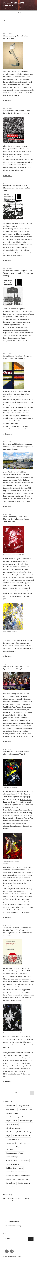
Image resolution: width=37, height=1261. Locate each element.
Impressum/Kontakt (12, 1221)
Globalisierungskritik (13, 1132)
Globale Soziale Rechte (14, 1128)
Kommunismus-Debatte (14, 1153)
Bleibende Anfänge (25, 1109)
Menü (19, 13)
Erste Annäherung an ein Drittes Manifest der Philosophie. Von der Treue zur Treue (16, 519)
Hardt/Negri (28, 1132)
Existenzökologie (26, 1121)
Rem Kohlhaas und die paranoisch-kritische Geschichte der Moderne (17, 112)
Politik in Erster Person (14, 1168)
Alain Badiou (10, 1106)
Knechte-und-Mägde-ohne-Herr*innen (16, 1148)
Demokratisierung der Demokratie (18, 1117)
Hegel (8, 1136)
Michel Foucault (11, 1161)
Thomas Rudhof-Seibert (14, 4)
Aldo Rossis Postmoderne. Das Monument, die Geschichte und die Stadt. (16, 188)
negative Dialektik (12, 1164)
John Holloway (25, 1143)
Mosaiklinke (24, 1161)
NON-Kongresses (24, 899)
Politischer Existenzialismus (16, 1172)
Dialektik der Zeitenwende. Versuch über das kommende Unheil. (17, 753)
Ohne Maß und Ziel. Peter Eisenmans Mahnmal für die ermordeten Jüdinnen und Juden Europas (18, 446)
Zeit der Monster (24, 1183)
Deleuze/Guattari (12, 1113)
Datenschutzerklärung (13, 1226)
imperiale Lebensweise (14, 1139)
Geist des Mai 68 (12, 1124)
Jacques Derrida (11, 1143)
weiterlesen (7, 101)
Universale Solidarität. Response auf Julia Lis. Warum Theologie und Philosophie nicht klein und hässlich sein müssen (17, 932)
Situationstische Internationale (17, 1179)
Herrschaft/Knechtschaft (21, 1136)
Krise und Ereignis (12, 1157)
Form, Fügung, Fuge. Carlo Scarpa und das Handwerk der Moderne (18, 357)
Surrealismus (11, 1183)
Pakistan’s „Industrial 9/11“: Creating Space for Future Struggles (17, 667)
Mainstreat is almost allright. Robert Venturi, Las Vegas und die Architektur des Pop (18, 273)
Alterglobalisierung (24, 1106)
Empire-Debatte (12, 1121)
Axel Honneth (11, 1109)
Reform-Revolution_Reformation (18, 1176)
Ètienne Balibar (11, 1187)
